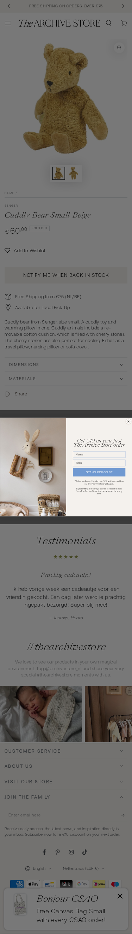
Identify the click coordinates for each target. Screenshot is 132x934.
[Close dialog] (128, 421)
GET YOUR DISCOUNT (99, 472)
